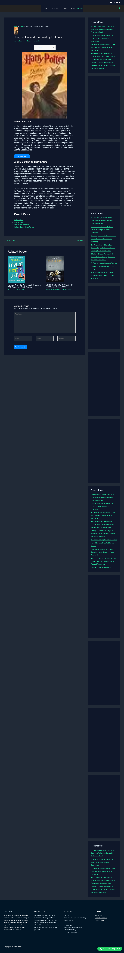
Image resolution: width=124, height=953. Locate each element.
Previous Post (9, 240)
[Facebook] (111, 2)
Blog (65, 8)
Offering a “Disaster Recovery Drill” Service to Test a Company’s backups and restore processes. (103, 65)
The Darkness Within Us (21, 224)
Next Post (81, 240)
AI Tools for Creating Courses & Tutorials (104, 263)
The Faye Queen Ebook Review (24, 227)
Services (54, 8)
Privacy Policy (99, 920)
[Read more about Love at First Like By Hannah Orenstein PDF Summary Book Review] (16, 269)
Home (45, 8)
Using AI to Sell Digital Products (101, 567)
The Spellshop (18, 220)
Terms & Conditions (101, 918)
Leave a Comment (19, 41)
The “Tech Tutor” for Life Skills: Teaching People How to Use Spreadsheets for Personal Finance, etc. (103, 561)
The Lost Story (18, 222)
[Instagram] (117, 2)
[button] (59, 8)
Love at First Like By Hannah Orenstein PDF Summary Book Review (24, 286)
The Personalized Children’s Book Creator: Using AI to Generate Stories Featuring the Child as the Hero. (103, 56)
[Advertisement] (104, 107)
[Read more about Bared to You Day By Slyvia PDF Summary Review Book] (55, 269)
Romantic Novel (18, 290)
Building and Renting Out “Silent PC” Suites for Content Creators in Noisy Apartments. (102, 275)
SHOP (72, 8)
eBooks (28, 41)
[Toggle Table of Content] (51, 47)
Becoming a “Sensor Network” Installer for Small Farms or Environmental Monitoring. (103, 47)
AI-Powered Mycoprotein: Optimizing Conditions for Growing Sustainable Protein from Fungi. (102, 29)
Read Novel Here (21, 156)
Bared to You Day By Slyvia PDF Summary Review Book (60, 286)
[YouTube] (114, 2)
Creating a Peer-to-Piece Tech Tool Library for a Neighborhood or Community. (102, 38)
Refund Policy (99, 915)
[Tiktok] (120, 2)
